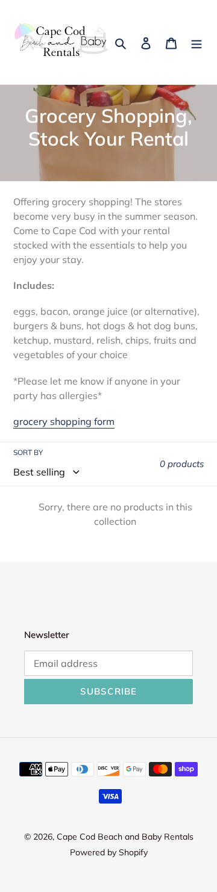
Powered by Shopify (109, 852)
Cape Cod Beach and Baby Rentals (125, 836)
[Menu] (196, 42)
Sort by (28, 452)
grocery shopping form (64, 421)
